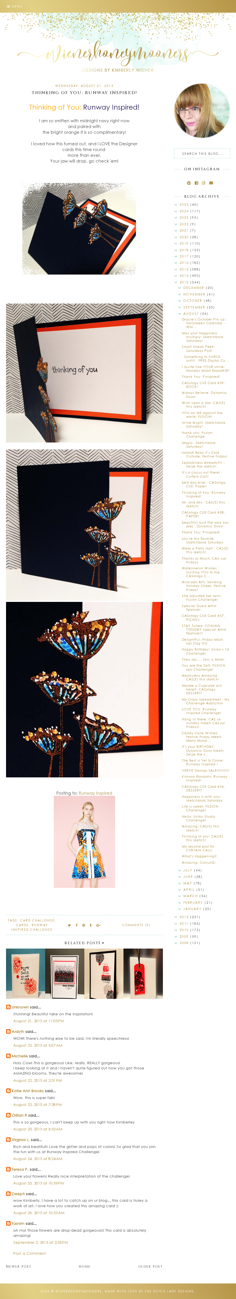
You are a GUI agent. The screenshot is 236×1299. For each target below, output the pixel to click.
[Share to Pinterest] (83, 925)
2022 (185, 224)
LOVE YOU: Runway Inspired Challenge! (201, 711)
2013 (185, 282)
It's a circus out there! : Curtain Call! (202, 474)
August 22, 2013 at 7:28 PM (37, 1104)
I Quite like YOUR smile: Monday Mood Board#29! (206, 369)
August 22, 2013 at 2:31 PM (37, 1080)
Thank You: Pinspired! (201, 376)
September (195, 307)
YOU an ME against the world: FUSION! (202, 415)
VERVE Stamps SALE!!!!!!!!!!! (205, 770)
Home (85, 1266)
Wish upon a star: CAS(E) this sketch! (203, 404)
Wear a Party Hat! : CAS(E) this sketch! (205, 550)
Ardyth (18, 1031)
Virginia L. (21, 1139)
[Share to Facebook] (77, 925)
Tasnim (18, 1223)
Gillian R (19, 1115)
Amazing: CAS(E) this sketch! (200, 828)
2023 (185, 217)
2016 (185, 262)
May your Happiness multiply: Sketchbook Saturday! (203, 337)
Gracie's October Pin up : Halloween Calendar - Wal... (204, 323)
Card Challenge (37, 920)
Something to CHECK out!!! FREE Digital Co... (205, 358)
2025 (185, 204)
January (193, 909)
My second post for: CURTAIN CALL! (199, 848)
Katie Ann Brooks (28, 1090)
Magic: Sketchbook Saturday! (199, 444)
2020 (185, 237)
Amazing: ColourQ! (199, 862)
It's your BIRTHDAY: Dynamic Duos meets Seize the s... (203, 750)
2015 (185, 269)
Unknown (20, 1007)
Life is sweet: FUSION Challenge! (200, 808)
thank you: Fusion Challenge (197, 434)
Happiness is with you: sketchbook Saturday (202, 798)
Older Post (150, 1266)
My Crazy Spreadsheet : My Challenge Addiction (206, 701)
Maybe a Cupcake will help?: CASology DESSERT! (202, 689)
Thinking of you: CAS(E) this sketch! (202, 838)
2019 (185, 243)
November (195, 294)
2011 (185, 923)
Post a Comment (29, 1253)
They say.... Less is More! (203, 659)
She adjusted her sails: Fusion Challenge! (202, 598)
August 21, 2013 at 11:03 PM (38, 1020)
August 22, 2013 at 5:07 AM (37, 1045)
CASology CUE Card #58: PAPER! (203, 514)
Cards (22, 925)
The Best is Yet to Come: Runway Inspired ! (203, 762)
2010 (185, 930)
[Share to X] (69, 925)
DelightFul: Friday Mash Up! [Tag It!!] (202, 641)
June (189, 876)
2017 (185, 256)
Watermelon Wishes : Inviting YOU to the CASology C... (201, 572)
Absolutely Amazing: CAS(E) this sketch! (200, 677)
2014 (185, 275)
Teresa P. (20, 1169)
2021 (185, 230)
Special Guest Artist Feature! (199, 608)
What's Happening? (199, 856)
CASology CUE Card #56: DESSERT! (203, 788)
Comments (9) (136, 925)
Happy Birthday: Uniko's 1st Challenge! (205, 651)
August (191, 313)
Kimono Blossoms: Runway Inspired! (205, 778)
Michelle (20, 1055)
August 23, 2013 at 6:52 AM (37, 1129)
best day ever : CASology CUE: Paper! (204, 484)
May (188, 883)
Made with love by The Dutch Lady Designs (149, 1291)
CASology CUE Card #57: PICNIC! (203, 617)
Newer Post (19, 1266)
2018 (185, 250)
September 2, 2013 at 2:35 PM (40, 1242)
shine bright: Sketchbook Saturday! (204, 424)
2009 (185, 936)
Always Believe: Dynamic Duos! (204, 394)
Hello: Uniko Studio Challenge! (198, 818)
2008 (185, 943)
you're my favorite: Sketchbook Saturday (202, 540)
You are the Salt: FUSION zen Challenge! (203, 667)
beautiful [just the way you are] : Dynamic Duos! (205, 524)
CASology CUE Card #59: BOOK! (203, 385)
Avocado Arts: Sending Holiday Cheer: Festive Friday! (204, 586)
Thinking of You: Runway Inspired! (204, 494)
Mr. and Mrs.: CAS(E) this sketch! (203, 504)
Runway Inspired (95, 793)
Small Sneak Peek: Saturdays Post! (198, 348)
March (191, 896)
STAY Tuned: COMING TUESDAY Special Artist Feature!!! (204, 629)
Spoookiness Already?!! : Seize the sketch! (203, 464)
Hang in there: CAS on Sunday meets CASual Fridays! (203, 723)
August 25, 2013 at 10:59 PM (38, 1183)
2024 (185, 211)
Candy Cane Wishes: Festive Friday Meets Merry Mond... (202, 737)
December (194, 287)
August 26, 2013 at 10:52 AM (38, 1212)
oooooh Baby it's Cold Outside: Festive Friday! (204, 454)
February (194, 902)
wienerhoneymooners (79, 1291)
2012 (185, 917)
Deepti (18, 1193)
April (189, 889)
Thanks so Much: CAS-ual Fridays (204, 560)
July (188, 870)
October (193, 300)
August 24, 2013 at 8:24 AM (37, 1158)
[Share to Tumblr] (91, 925)
